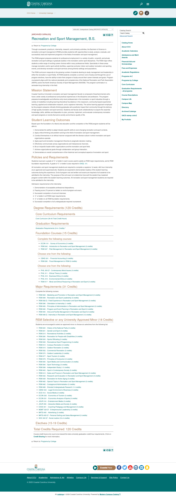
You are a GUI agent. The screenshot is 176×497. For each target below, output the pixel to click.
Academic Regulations (130, 72)
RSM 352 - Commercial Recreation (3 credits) (55, 350)
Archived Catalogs (129, 111)
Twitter (125, 467)
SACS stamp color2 (129, 115)
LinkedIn (141, 467)
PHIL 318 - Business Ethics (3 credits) (54, 276)
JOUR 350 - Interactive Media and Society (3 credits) (58, 404)
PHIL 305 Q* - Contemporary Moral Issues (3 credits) (60, 270)
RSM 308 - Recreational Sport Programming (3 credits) (59, 342)
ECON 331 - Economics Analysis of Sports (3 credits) (58, 398)
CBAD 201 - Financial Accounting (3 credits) (57, 258)
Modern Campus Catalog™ (110, 494)
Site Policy (113, 477)
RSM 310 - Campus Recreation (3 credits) (54, 345)
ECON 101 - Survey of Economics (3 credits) (57, 243)
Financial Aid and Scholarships (128, 62)
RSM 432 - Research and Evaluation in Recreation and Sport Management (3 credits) (70, 376)
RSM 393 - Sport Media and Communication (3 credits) (59, 362)
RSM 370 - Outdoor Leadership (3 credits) (54, 353)
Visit (141, 13)
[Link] (141, 4)
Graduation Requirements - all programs (132, 89)
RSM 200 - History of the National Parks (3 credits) (57, 328)
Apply (135, 13)
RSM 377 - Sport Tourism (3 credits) (52, 356)
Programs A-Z (127, 76)
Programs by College (48, 45)
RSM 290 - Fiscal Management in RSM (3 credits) (59, 261)
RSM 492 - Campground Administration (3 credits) (57, 384)
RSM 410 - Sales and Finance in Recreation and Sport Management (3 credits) (67, 373)
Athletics (70, 477)
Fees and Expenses (129, 68)
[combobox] (93, 29)
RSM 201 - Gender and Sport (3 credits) (53, 331)
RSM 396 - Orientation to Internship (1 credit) (55, 303)
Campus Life (126, 99)
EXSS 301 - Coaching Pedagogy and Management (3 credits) (61, 407)
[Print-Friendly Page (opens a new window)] (109, 35)
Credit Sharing (39, 436)
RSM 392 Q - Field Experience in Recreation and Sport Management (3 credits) (67, 300)
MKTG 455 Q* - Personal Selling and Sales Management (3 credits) (63, 415)
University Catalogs (46, 13)
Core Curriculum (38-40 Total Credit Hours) (51, 218)
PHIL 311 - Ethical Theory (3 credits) (54, 273)
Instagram (136, 467)
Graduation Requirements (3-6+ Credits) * (51, 228)
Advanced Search (126, 36)
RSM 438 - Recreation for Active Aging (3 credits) (57, 378)
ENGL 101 (83, 163)
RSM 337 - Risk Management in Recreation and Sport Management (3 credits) (69, 249)
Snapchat (147, 467)
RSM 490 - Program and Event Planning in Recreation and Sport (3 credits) (66, 309)
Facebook (119, 467)
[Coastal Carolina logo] (39, 4)
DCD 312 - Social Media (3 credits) (51, 393)
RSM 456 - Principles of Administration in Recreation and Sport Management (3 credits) (70, 306)
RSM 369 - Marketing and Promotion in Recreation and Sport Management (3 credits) (69, 295)
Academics (43, 477)
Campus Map (127, 103)
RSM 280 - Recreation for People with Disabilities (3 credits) (60, 336)
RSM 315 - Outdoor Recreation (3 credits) (54, 347)
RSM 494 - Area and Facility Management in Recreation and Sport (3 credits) (66, 312)
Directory (125, 107)
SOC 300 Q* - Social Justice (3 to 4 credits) (54, 418)
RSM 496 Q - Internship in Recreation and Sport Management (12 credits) (65, 314)
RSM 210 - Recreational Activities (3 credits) (55, 333)
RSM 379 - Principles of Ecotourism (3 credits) (55, 359)
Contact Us (124, 477)
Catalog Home (127, 43)
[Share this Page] (107, 35)
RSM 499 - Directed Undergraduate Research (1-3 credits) (60, 387)
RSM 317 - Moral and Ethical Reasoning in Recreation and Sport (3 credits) (68, 282)
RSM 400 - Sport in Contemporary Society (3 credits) (58, 370)
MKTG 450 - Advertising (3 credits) (51, 412)
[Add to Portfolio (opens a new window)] (104, 35)
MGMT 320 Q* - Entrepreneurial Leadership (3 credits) (58, 409)
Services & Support (99, 477)
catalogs (60, 494)
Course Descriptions (130, 95)
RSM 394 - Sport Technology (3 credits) (53, 364)
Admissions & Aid (57, 477)
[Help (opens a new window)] (112, 35)
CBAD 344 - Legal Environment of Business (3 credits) (58, 390)
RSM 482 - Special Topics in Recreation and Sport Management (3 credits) (66, 381)
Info (147, 13)
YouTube (130, 467)
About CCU (126, 47)
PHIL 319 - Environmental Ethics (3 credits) (56, 279)
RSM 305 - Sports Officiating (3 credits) (53, 339)
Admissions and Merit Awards (130, 56)
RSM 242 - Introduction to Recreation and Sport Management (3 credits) (67, 246)
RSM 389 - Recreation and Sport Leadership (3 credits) (59, 298)
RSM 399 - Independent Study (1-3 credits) (54, 367)
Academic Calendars (130, 51)
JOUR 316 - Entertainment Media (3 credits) (55, 401)
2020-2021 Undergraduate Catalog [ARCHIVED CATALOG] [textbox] (90, 29)
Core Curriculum (128, 84)
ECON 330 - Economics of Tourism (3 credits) (55, 395)
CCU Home (31, 13)
